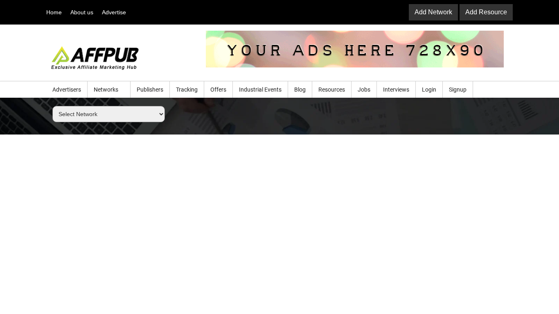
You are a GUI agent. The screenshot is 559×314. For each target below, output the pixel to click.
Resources (331, 89)
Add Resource (486, 12)
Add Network (433, 12)
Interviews (396, 89)
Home (54, 12)
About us (81, 12)
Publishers (150, 89)
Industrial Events (260, 89)
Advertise (114, 12)
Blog (300, 89)
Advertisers (66, 89)
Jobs (364, 89)
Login (429, 89)
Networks (106, 89)
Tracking (187, 89)
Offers (218, 89)
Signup (458, 89)
